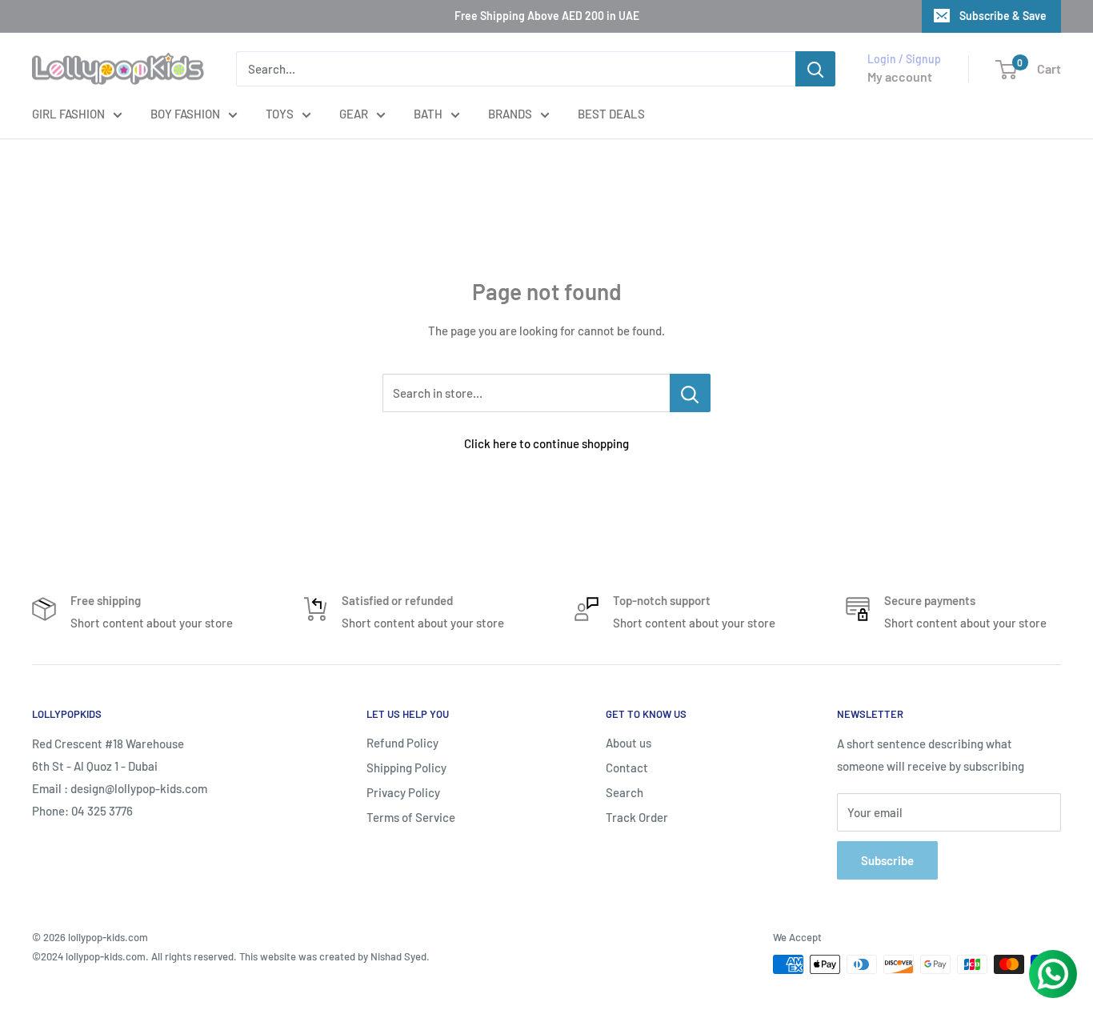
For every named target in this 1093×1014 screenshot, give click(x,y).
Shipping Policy (406, 767)
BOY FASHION (185, 113)
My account (899, 76)
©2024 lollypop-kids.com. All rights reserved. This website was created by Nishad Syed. (231, 956)
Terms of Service (410, 817)
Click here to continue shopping (546, 443)
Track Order (637, 817)
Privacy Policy (403, 792)
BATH (428, 113)
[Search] (815, 68)
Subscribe (887, 860)
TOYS (280, 113)
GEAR (353, 113)
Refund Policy (402, 742)
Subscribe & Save (1003, 15)
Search (624, 792)
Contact (627, 767)
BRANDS (510, 113)
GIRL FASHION (68, 113)
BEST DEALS (611, 113)
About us (628, 742)
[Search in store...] (690, 393)
